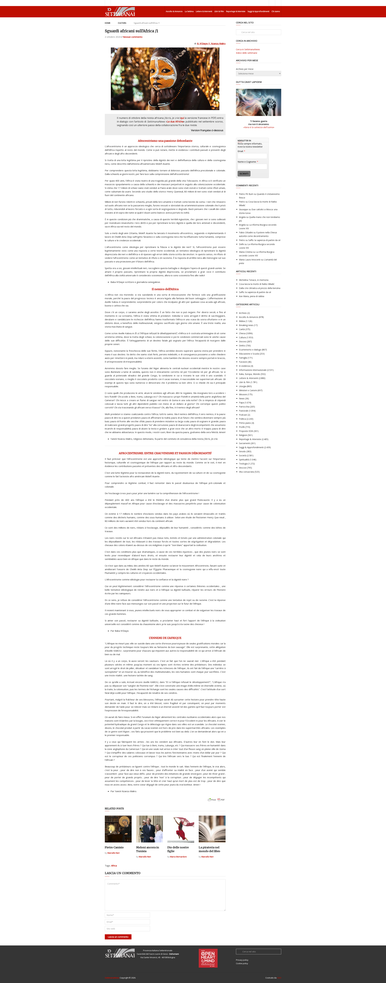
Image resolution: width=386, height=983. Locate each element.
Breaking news (246, 325)
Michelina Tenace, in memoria (253, 280)
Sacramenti (244, 443)
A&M (279, 977)
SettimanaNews (112, 977)
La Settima (189, 11)
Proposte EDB (246, 431)
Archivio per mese (244, 69)
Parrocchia (244, 406)
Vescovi (242, 467)
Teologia (243, 463)
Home (107, 23)
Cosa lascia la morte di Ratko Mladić (256, 284)
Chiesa (242, 333)
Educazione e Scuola (249, 353)
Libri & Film (219, 11)
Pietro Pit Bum (246, 194)
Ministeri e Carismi (248, 390)
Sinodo (242, 451)
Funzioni (243, 361)
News (242, 398)
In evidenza (244, 365)
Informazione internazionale (252, 370)
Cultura (122, 23)
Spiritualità (244, 459)
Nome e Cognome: (248, 161)
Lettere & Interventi (204, 11)
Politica (242, 418)
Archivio (243, 313)
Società (242, 455)
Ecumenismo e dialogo (250, 349)
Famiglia (243, 357)
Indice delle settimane (246, 52)
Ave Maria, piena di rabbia (251, 296)
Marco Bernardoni (178, 856)
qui (182, 118)
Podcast (243, 414)
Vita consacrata (246, 471)
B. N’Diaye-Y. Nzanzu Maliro (211, 43)
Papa (241, 402)
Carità (242, 329)
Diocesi (242, 341)
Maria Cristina (245, 251)
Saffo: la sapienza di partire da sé (264, 240)
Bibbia (242, 321)
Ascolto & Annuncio (174, 11)
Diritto (242, 345)
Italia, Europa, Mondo (249, 374)
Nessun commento (132, 36)
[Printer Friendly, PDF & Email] (216, 801)
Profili (242, 427)
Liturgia (242, 386)
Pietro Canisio (114, 847)
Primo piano (245, 422)
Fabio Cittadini (246, 232)
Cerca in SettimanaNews (248, 49)
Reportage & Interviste (235, 11)
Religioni (243, 435)
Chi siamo (276, 11)
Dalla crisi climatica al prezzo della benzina (259, 288)
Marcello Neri (114, 853)
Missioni (243, 394)
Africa (114, 865)
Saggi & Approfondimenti (258, 11)
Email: (241, 151)
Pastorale (243, 410)
